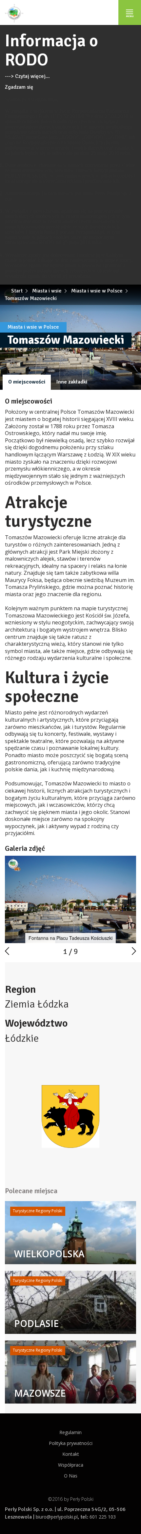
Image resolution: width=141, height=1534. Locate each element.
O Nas (70, 1476)
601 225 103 (103, 1517)
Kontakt (70, 1454)
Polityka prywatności (70, 1443)
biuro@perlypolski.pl (57, 1517)
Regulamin (70, 1432)
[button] (130, 861)
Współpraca (70, 1465)
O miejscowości (26, 382)
